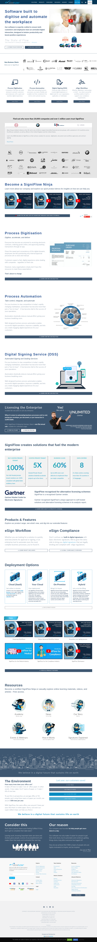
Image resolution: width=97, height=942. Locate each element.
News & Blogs (74, 867)
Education (56, 887)
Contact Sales (39, 880)
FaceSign (73, 886)
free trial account (11, 593)
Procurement (57, 866)
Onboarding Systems (76, 884)
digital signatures (69, 542)
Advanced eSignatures (76, 880)
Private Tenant (39, 869)
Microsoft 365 (74, 881)
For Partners (74, 874)
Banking (55, 878)
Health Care (56, 883)
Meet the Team (74, 870)
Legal (37, 889)
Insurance (56, 881)
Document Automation (76, 883)
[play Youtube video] (70, 21)
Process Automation (40, 867)
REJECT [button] (75, 939)
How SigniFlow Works (76, 872)
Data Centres (39, 870)
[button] (34, 2)
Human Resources (58, 869)
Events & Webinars (75, 866)
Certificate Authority (76, 890)
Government (56, 884)
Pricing (37, 872)
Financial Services (58, 880)
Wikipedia (34, 42)
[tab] (16, 125)
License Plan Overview (41, 874)
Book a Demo (39, 883)
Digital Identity (74, 889)
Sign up (12, 877)
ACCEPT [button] (69, 939)
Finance (55, 872)
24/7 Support (39, 881)
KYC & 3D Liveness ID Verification (79, 887)
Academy (73, 869)
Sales (55, 867)
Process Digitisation (40, 866)
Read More (10, 142)
